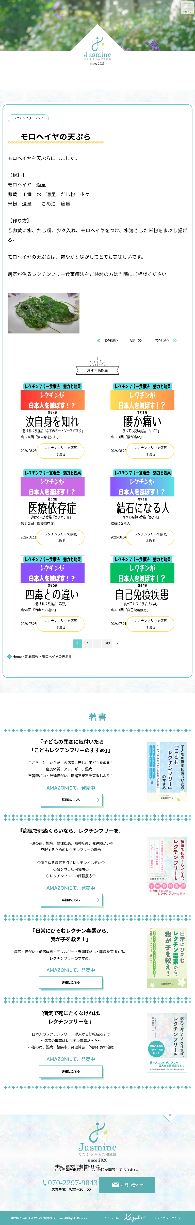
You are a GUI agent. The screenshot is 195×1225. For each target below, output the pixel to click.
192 (107, 643)
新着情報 (31, 656)
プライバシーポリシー (168, 1218)
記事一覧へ (137, 340)
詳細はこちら (71, 800)
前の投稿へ (111, 340)
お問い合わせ (132, 1185)
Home (17, 656)
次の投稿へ (162, 340)
